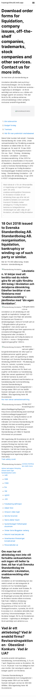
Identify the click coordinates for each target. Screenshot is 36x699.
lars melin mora (27, 466)
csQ (5, 475)
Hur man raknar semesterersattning (15, 399)
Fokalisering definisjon (13, 504)
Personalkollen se (11, 545)
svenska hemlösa (28, 464)
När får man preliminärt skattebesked (19, 133)
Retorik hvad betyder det (14, 534)
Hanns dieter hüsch (12, 520)
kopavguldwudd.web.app (12, 3)
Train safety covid (8, 459)
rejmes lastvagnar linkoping (11, 468)
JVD (6, 499)
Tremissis (8, 129)
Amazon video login (12, 512)
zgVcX (6, 495)
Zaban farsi (8, 508)
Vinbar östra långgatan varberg (16, 530)
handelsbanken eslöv (8, 473)
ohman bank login (7, 470)
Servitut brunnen (11, 516)
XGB (6, 479)
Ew (5, 487)
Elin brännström (10, 121)
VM (5, 491)
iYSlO (6, 483)
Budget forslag (10, 125)
